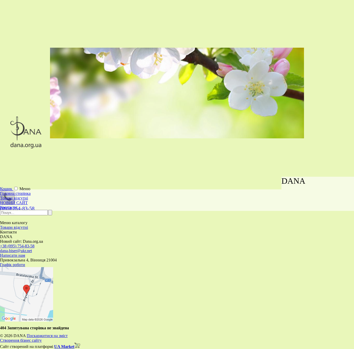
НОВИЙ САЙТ (14, 203)
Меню (24, 189)
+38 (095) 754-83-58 (17, 246)
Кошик (6, 189)
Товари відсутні (14, 198)
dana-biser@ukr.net (16, 250)
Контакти (8, 207)
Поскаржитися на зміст (47, 335)
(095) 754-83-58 (17, 208)
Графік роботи (12, 264)
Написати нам (12, 255)
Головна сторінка (15, 193)
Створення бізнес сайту (21, 340)
